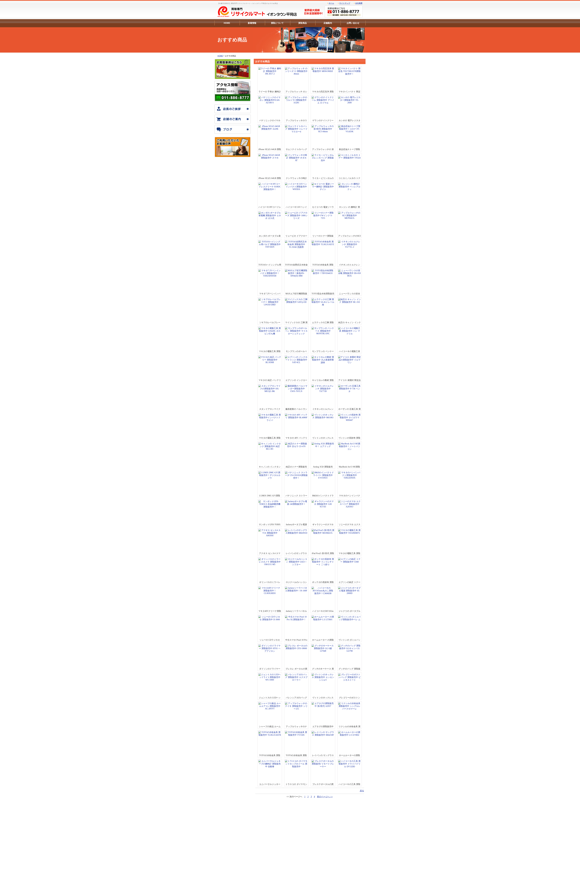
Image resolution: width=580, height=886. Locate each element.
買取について (277, 23)
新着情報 (252, 23)
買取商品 (302, 23)
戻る (362, 791)
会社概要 (358, 3)
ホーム (331, 3)
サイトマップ (344, 3)
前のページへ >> (325, 796)
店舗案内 (328, 23)
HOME (227, 23)
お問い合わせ (353, 23)
